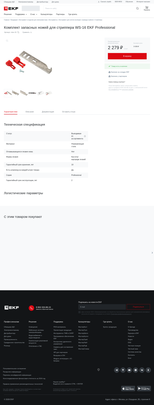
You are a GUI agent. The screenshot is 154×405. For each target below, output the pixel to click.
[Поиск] (137, 8)
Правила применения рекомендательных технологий (23, 384)
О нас (33, 14)
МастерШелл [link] (83, 333)
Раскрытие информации (12, 372)
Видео (130, 339)
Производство (133, 330)
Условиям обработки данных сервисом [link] (13, 390)
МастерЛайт (82, 342)
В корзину (17, 276)
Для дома (55, 2)
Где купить (72, 14)
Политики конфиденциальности (121, 314)
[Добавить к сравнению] (37, 275)
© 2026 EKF (9, 399)
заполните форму (127, 89)
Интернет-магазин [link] (143, 1)
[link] (116, 370)
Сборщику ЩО (9, 2)
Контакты (131, 355)
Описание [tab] (29, 112)
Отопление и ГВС (35, 346)
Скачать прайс (105, 1)
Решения (8, 14)
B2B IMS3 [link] (118, 1)
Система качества (134, 352)
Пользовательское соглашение (14, 368)
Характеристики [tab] (10, 112)
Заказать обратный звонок (44, 309)
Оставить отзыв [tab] (68, 112)
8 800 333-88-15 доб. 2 (127, 87)
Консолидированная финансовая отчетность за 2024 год (24, 378)
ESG (129, 342)
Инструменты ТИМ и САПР (64, 333)
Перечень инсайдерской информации (17, 375)
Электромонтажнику (25, 2)
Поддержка (20, 14)
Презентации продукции (62, 330)
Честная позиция (134, 346)
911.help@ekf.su (114, 89)
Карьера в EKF (133, 333)
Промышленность (10, 339)
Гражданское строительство (14, 342)
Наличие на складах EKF (120, 72)
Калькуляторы (47, 14)
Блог (129, 358)
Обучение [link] (129, 1)
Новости (131, 336)
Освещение (33, 327)
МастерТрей (82, 339)
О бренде (131, 327)
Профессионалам (11, 322)
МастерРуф (82, 346)
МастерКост (82, 327)
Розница (7, 346)
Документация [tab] (48, 112)
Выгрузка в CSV (59, 355)
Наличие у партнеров (119, 76)
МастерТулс (82, 330)
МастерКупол (83, 336)
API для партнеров (60, 352)
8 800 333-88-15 (43, 307)
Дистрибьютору (42, 2)
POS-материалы (60, 327)
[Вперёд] (152, 252)
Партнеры (60, 14)
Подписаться (138, 307)
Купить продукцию (110, 327)
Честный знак (133, 349)
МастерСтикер (83, 349)
